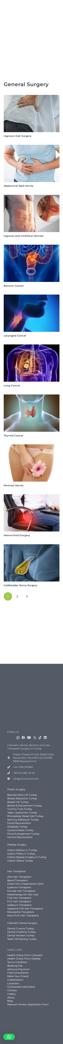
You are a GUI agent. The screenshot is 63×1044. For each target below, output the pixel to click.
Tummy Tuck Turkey (19, 808)
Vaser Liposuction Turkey (22, 812)
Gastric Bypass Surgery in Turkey (27, 857)
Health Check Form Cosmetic (25, 955)
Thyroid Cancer (13, 435)
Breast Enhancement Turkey (24, 805)
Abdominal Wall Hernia (18, 185)
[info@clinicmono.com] (10, 778)
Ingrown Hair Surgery (18, 135)
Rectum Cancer (14, 285)
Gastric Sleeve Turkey (20, 860)
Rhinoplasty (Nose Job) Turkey (25, 816)
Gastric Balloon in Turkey (22, 850)
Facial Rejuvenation (19, 823)
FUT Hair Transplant (19, 901)
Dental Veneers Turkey (20, 935)
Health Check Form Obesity (24, 958)
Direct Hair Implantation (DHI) (25, 883)
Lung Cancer (12, 385)
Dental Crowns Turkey (20, 928)
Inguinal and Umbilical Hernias (24, 235)
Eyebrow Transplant (19, 887)
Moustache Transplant (20, 911)
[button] (9, 1037)
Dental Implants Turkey (21, 931)
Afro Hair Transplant (19, 876)
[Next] (27, 596)
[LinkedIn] (45, 737)
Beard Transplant (17, 880)
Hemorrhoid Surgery (17, 535)
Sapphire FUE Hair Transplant (25, 908)
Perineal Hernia (14, 485)
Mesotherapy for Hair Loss (22, 894)
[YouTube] (29, 737)
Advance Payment (18, 969)
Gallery (11, 993)
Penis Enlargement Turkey (23, 833)
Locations (13, 983)
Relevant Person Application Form (28, 1004)
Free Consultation (18, 972)
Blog (10, 1000)
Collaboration (15, 979)
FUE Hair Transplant (19, 897)
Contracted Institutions (21, 986)
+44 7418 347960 (23, 767)
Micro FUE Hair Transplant (23, 915)
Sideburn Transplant (19, 905)
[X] (34, 737)
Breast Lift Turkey (17, 802)
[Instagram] (17, 738)
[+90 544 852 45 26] (10, 773)
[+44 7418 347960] (10, 767)
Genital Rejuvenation (20, 837)
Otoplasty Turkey (17, 826)
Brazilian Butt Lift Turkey (22, 794)
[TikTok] (40, 737)
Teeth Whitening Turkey (22, 939)
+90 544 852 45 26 (24, 772)
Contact (12, 990)
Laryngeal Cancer (15, 335)
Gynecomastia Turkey (20, 830)
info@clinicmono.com (26, 778)
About (11, 997)
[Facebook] (23, 737)
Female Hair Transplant (21, 890)
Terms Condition (17, 962)
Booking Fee (14, 965)
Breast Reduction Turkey (22, 798)
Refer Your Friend (17, 976)
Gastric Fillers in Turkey (21, 853)
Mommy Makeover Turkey (23, 819)
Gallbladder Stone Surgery (20, 585)
